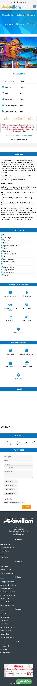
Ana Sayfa (9, 15)
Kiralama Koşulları (6, 570)
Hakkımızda (4, 566)
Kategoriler (4, 558)
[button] (2, 48)
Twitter (5, 649)
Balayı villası (4, 624)
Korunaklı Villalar (5, 631)
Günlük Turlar (4, 551)
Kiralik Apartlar (5, 617)
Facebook (5, 646)
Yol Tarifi (6, 427)
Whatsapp (28, 136)
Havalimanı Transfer (7, 548)
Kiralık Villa (3, 614)
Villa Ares (31, 24)
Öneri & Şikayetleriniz (7, 573)
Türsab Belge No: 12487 (18, 2)
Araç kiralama (5, 544)
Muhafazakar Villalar (7, 637)
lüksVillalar (4, 621)
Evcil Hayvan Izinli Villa (7, 627)
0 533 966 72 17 (14, 136)
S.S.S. (2, 554)
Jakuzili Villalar (4, 634)
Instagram (6, 653)
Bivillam (13, 683)
